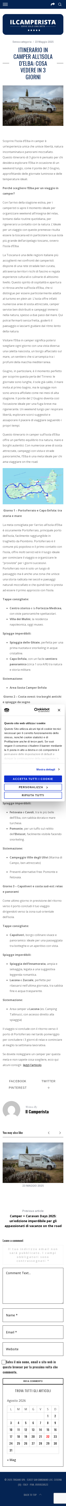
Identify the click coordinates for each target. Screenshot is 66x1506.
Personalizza (31, 787)
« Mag (11, 1460)
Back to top (30, 1495)
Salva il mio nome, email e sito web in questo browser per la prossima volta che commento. (30, 1367)
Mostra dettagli (45, 769)
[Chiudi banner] (59, 710)
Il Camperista (37, 1111)
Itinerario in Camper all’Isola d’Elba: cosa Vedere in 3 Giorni (33, 1193)
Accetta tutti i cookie (33, 778)
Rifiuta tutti (33, 795)
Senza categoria (22, 41)
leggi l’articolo (32, 1065)
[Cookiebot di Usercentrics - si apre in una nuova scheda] (36, 710)
